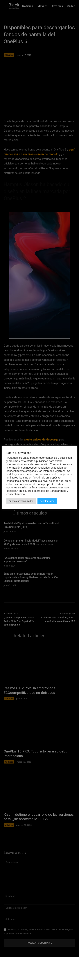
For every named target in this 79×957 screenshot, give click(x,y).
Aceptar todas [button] (47, 501)
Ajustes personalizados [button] (21, 501)
